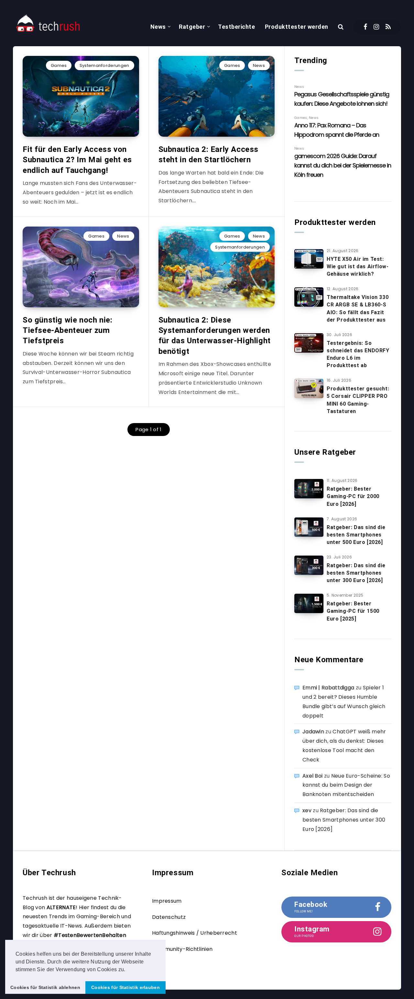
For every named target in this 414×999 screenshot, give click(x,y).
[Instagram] (376, 27)
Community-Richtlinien (182, 949)
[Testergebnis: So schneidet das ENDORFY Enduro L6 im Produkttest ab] (308, 343)
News (158, 26)
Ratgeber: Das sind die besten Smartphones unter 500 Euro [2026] (356, 534)
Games (59, 65)
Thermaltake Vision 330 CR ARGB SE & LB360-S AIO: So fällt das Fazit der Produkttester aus (357, 308)
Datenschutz (169, 917)
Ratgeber (192, 26)
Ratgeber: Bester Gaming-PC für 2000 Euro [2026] (353, 496)
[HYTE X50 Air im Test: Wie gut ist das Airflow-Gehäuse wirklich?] (308, 259)
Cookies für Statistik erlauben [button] (125, 987)
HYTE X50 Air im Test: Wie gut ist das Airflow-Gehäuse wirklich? (357, 266)
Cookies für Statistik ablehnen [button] (45, 987)
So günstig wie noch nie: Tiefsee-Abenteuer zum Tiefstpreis (67, 330)
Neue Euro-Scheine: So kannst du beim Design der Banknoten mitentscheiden (346, 785)
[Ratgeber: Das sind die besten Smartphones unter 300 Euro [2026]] (308, 565)
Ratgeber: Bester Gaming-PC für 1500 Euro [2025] (353, 611)
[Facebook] (365, 27)
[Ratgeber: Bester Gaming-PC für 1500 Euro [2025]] (308, 603)
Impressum (167, 901)
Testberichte (236, 26)
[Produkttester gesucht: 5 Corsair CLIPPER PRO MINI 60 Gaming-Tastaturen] (308, 388)
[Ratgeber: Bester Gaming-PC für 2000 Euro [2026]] (308, 488)
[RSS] (388, 27)
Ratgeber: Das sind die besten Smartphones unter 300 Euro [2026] (356, 572)
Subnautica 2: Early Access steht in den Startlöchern (208, 154)
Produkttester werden (296, 26)
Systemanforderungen (104, 65)
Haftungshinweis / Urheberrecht (194, 933)
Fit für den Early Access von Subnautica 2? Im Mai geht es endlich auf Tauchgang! (77, 160)
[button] (128, 970)
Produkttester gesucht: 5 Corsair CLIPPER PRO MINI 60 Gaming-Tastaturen (358, 400)
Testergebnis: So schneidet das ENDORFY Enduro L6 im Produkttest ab (358, 354)
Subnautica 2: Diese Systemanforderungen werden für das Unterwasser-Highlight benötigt (214, 335)
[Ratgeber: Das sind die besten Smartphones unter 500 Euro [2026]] (308, 527)
